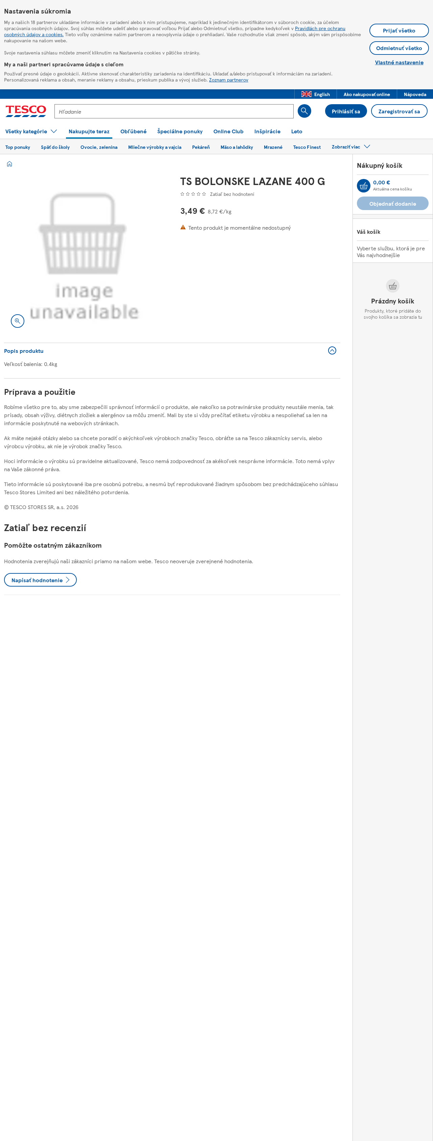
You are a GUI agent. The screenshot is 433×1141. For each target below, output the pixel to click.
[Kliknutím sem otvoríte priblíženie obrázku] (17, 321)
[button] (316, 94)
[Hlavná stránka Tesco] (25, 111)
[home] (9, 163)
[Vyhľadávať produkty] (304, 111)
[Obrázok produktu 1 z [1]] (84, 255)
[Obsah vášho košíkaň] (363, 185)
